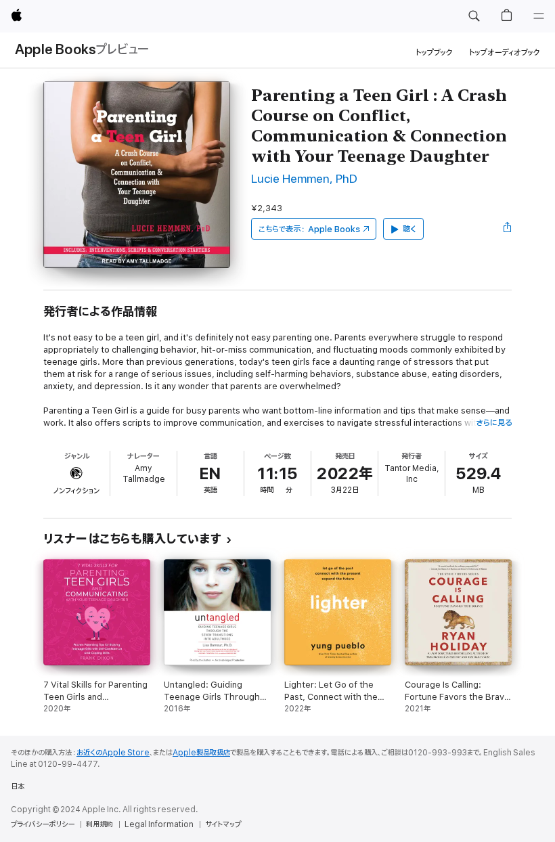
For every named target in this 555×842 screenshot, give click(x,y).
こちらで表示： (309, 229)
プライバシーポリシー (42, 824)
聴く (409, 229)
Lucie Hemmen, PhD (304, 179)
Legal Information (159, 824)
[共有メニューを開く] (508, 229)
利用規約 (99, 824)
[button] (474, 16)
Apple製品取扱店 (201, 752)
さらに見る (494, 423)
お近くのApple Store (113, 752)
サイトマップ (223, 824)
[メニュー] (539, 16)
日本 (17, 786)
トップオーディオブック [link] (504, 52)
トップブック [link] (434, 52)
